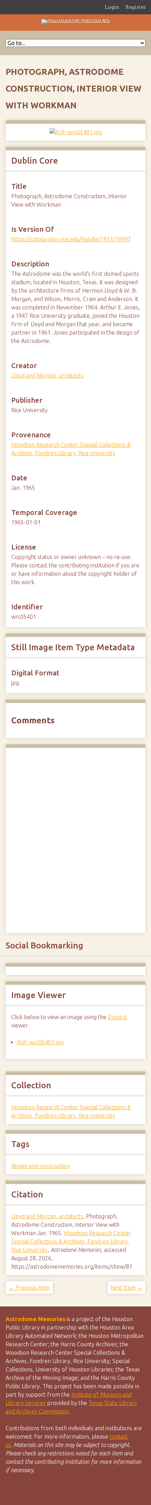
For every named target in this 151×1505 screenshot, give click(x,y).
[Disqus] (75, 839)
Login (112, 7)
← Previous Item (29, 1287)
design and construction (40, 1166)
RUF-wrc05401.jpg (40, 1042)
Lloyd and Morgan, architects (47, 375)
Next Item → (127, 1287)
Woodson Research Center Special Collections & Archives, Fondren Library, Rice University (71, 1241)
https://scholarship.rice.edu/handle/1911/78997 (71, 239)
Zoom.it (117, 1017)
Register (135, 7)
